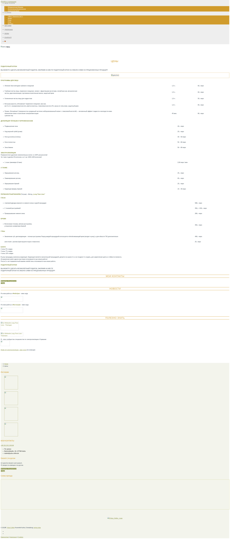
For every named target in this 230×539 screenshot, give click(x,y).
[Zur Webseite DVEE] (5, 345)
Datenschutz (5, 537)
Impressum (13, 537)
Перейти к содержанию (8, 2)
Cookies (20, 537)
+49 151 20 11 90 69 (7, 445)
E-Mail (3, 283)
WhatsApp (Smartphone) (8, 281)
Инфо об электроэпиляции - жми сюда (13, 350)
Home (6, 364)
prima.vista (37, 527)
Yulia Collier (11, 527)
